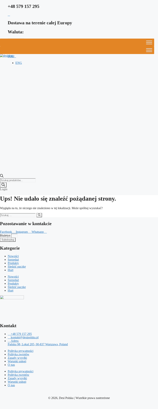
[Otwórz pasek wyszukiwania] (1, 176)
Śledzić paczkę (17, 266)
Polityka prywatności (20, 350)
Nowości (13, 256)
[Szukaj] (3, 185)
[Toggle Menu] (149, 42)
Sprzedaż (13, 259)
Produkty (13, 263)
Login (3, 189)
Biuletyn (5, 235)
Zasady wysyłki (17, 357)
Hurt (10, 270)
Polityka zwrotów (18, 354)
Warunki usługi (17, 361)
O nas (11, 364)
